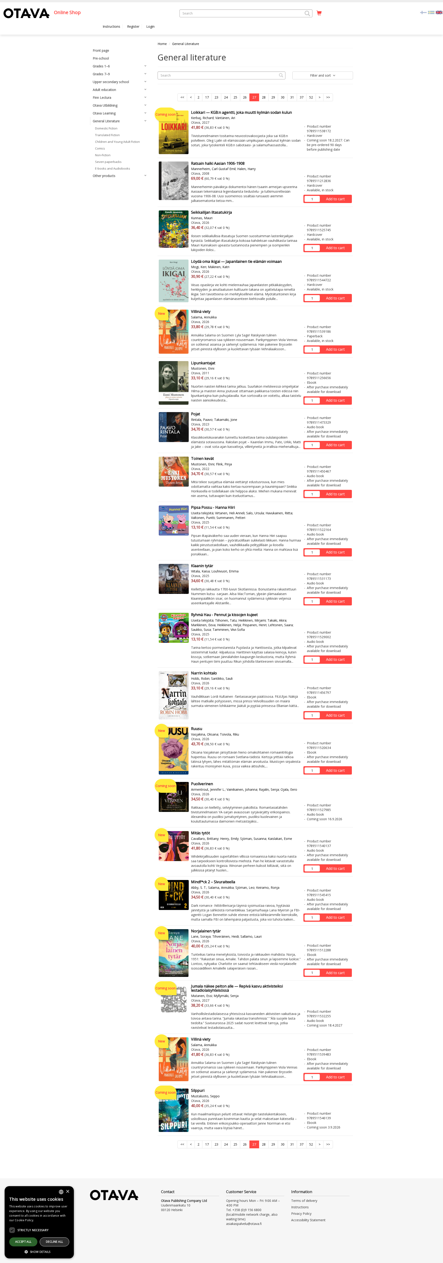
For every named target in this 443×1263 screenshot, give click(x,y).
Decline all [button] (54, 1242)
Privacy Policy (301, 1213)
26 (245, 97)
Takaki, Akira (276, 620)
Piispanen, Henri (254, 625)
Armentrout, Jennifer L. (208, 789)
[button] (307, 13)
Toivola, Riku (229, 734)
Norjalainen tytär (206, 931)
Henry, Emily (229, 838)
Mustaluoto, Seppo (205, 1096)
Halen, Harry (246, 169)
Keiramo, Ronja (267, 887)
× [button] (67, 1191)
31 (292, 97)
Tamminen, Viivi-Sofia (229, 629)
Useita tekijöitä (202, 513)
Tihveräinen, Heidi (225, 936)
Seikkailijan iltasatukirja (211, 212)
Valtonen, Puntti (203, 517)
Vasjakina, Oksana (204, 734)
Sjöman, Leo (244, 887)
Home (162, 44)
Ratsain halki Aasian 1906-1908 (218, 163)
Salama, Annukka (204, 317)
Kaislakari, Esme (280, 838)
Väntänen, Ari (225, 118)
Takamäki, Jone (225, 419)
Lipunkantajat (203, 362)
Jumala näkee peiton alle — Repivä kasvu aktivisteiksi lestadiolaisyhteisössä (237, 988)
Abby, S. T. (199, 887)
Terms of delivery (304, 1200)
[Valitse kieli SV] (431, 12)
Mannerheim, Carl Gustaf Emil (213, 169)
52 (311, 97)
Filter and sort (321, 75)
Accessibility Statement (308, 1220)
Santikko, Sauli (222, 678)
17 (207, 97)
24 (226, 97)
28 (264, 97)
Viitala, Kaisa (200, 571)
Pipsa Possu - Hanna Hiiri (213, 507)
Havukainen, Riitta (279, 513)
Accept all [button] (23, 1242)
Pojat (195, 413)
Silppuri (197, 1090)
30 (282, 97)
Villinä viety (200, 311)
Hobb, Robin (200, 678)
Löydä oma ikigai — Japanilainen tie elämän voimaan (236, 261)
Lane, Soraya (201, 936)
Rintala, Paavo (202, 419)
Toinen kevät (202, 458)
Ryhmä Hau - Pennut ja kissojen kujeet (224, 614)
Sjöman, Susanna (253, 838)
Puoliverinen (202, 783)
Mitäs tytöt (200, 832)
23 (216, 97)
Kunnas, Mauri (202, 218)
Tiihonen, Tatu (226, 620)
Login (150, 26)
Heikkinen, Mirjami (252, 620)
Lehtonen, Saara (280, 625)
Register (133, 26)
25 (235, 97)
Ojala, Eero (289, 789)
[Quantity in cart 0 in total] (319, 13)
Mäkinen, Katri (218, 267)
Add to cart (335, 198)
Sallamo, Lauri (251, 936)
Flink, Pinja (224, 464)
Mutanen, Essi (201, 996)
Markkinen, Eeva (203, 625)
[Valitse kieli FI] (423, 12)
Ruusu (196, 728)
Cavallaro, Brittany (205, 838)
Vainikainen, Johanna (242, 789)
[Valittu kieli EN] (439, 12)
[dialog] (39, 1222)
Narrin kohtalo (204, 673)
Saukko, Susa (201, 629)
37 (301, 97)
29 (273, 97)
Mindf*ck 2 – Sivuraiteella (213, 881)
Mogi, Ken (198, 267)
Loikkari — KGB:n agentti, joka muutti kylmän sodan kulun (241, 112)
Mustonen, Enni (202, 368)
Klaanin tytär (202, 565)
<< (182, 97)
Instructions (111, 26)
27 (254, 97)
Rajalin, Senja (269, 789)
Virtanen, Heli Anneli (230, 513)
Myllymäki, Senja (226, 996)
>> (328, 97)
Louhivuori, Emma (225, 571)
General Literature (185, 44)
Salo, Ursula (255, 513)
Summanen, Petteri (230, 517)
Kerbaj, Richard (202, 118)
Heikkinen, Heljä (229, 625)
